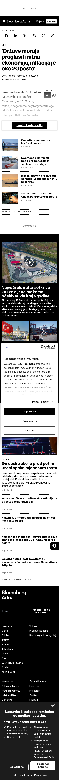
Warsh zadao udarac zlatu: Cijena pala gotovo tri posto (39, 195)
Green (5, 653)
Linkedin (34, 700)
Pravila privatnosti (11, 690)
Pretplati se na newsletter (41, 611)
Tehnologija (8, 649)
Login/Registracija (30, 125)
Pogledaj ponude (43, 766)
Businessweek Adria (12, 663)
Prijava (40, 21)
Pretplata (51, 21)
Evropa (5, 459)
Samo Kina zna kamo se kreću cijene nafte (36, 142)
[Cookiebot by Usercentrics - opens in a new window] (41, 347)
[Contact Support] (54, 546)
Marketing (7, 700)
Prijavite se (40, 775)
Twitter (33, 695)
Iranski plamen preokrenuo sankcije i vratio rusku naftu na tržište (39, 179)
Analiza (6, 667)
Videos (33, 626)
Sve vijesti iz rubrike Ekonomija (16, 212)
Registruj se (16, 767)
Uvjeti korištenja (10, 695)
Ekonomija (7, 626)
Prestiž (5, 644)
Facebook (35, 686)
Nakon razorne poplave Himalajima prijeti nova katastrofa (28, 519)
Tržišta (5, 640)
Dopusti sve (29, 411)
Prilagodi (27, 421)
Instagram (35, 690)
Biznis (5, 630)
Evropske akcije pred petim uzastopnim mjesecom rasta (29, 465)
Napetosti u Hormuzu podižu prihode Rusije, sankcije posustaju (35, 161)
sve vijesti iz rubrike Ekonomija (16, 579)
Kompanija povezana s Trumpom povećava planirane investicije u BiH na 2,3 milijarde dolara (29, 540)
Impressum (7, 681)
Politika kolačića (10, 686)
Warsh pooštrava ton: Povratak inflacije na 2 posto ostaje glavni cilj (29, 500)
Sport (4, 658)
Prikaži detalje (40, 401)
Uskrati (29, 430)
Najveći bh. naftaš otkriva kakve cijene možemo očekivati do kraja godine (26, 291)
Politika (5, 635)
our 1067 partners (24, 363)
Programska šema (39, 630)
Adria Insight (8, 672)
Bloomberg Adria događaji (43, 635)
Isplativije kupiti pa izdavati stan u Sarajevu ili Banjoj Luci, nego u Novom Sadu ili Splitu (29, 562)
